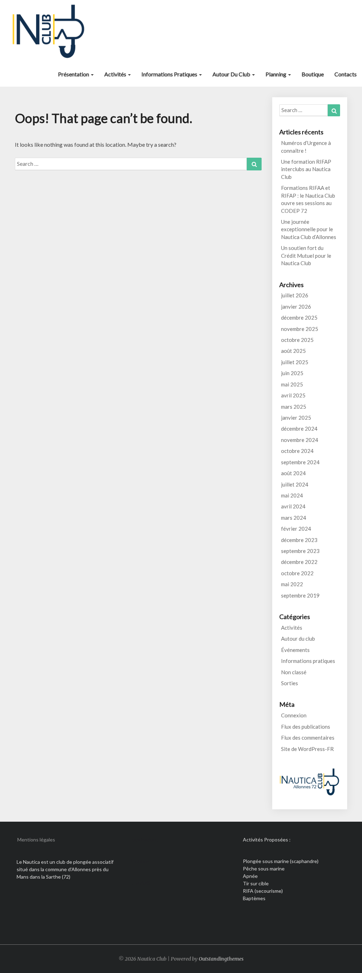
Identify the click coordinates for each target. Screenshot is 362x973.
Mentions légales (36, 840)
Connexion (293, 715)
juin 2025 (292, 373)
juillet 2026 (294, 295)
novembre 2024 (299, 440)
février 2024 (296, 528)
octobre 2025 (297, 340)
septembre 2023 (300, 551)
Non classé (293, 672)
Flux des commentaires (307, 737)
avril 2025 (293, 395)
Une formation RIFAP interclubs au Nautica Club (306, 169)
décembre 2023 (299, 540)
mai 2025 (292, 384)
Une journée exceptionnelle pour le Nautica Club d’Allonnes (308, 229)
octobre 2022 (297, 573)
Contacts (345, 74)
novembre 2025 (299, 329)
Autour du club (231, 74)
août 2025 (293, 351)
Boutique (313, 74)
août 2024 (293, 473)
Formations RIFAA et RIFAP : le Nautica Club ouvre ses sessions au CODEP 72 (308, 199)
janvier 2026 (296, 306)
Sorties (289, 683)
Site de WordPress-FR (307, 749)
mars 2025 (293, 406)
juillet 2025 (294, 362)
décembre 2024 (299, 428)
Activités (115, 74)
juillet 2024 (294, 484)
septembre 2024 (300, 462)
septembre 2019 (300, 595)
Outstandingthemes (221, 959)
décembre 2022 (299, 562)
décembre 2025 (299, 317)
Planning (276, 74)
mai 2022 (292, 584)
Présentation (74, 74)
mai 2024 (292, 495)
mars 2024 (293, 517)
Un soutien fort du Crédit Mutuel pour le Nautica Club (306, 255)
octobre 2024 (297, 451)
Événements (295, 650)
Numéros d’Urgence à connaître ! (306, 146)
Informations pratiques (169, 74)
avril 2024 (293, 506)
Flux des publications (305, 726)
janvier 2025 (296, 417)
